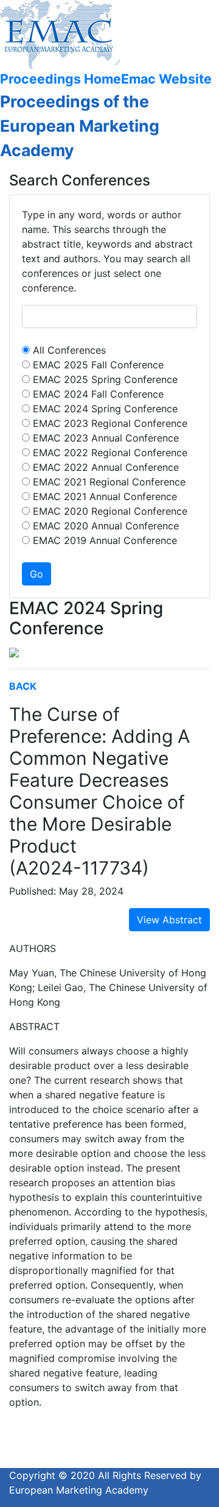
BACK (22, 686)
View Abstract (169, 920)
